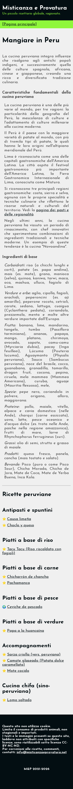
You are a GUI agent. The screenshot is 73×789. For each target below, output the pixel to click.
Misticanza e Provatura (34, 8)
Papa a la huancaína (25, 631)
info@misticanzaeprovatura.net (42, 752)
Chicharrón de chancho (28, 577)
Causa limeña (19, 519)
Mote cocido (18, 671)
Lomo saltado (19, 700)
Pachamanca (18, 583)
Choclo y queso (20, 525)
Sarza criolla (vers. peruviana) (34, 655)
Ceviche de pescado (24, 607)
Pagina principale (19, 24)
